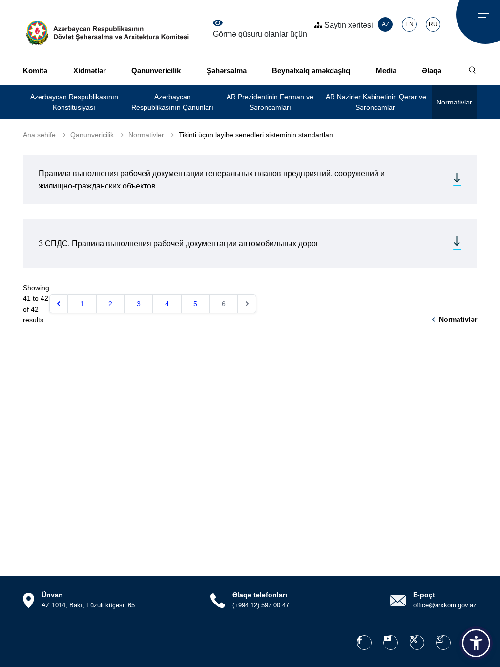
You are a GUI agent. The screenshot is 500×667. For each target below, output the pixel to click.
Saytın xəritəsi (347, 25)
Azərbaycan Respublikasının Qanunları (172, 102)
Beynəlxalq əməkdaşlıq (311, 70)
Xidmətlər (89, 70)
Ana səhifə (39, 135)
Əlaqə (431, 70)
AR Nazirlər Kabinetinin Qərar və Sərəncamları (376, 102)
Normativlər (454, 102)
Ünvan (52, 595)
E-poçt (424, 595)
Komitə (35, 70)
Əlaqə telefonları (259, 595)
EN (409, 24)
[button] (476, 643)
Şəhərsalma (227, 70)
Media (386, 70)
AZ (385, 24)
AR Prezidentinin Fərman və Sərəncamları (270, 102)
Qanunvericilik (156, 70)
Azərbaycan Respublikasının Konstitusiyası (74, 102)
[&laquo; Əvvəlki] (58, 303)
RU (433, 24)
